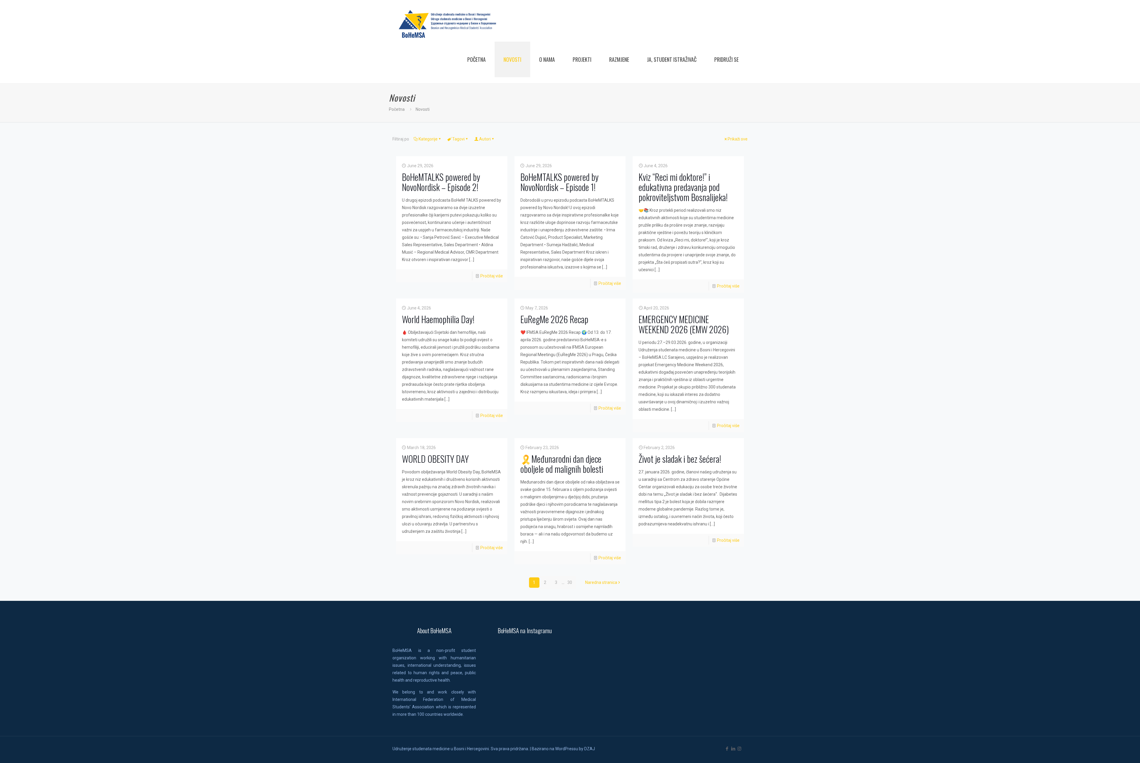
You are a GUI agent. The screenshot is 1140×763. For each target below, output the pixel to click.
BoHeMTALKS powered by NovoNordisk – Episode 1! (559, 182)
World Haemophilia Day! (438, 319)
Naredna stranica (601, 582)
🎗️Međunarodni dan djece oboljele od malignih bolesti (561, 464)
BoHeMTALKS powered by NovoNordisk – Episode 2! (441, 182)
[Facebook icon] (727, 748)
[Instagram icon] (739, 748)
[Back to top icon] (1111, 751)
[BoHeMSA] (447, 24)
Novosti (423, 109)
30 (569, 582)
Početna (397, 109)
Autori (485, 139)
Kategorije (428, 139)
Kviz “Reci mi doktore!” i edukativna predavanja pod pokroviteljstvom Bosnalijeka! (683, 187)
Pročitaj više (491, 276)
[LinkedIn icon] (733, 748)
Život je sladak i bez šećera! (680, 458)
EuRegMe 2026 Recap (554, 319)
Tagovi (458, 139)
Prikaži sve (738, 139)
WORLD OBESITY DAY (435, 458)
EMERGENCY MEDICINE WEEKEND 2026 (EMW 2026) (684, 324)
